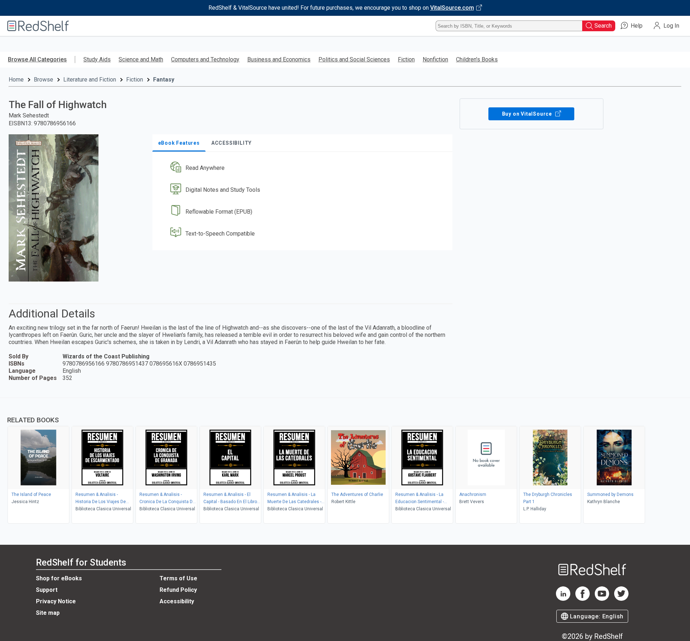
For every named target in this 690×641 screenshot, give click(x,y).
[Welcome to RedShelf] (38, 26)
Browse (43, 79)
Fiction (406, 59)
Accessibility (177, 601)
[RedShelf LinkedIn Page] (563, 598)
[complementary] (345, 461)
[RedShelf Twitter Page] (621, 598)
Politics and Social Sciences (354, 59)
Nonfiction (435, 59)
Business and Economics (278, 59)
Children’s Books (477, 59)
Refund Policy (178, 589)
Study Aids (97, 59)
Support (47, 589)
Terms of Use (178, 578)
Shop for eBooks (59, 578)
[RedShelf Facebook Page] (582, 598)
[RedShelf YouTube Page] (602, 598)
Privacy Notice (56, 601)
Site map (48, 612)
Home (16, 79)
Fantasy (163, 79)
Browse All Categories (37, 59)
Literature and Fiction (89, 79)
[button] (304, 168)
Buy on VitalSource (527, 114)
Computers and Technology (205, 59)
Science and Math (141, 59)
